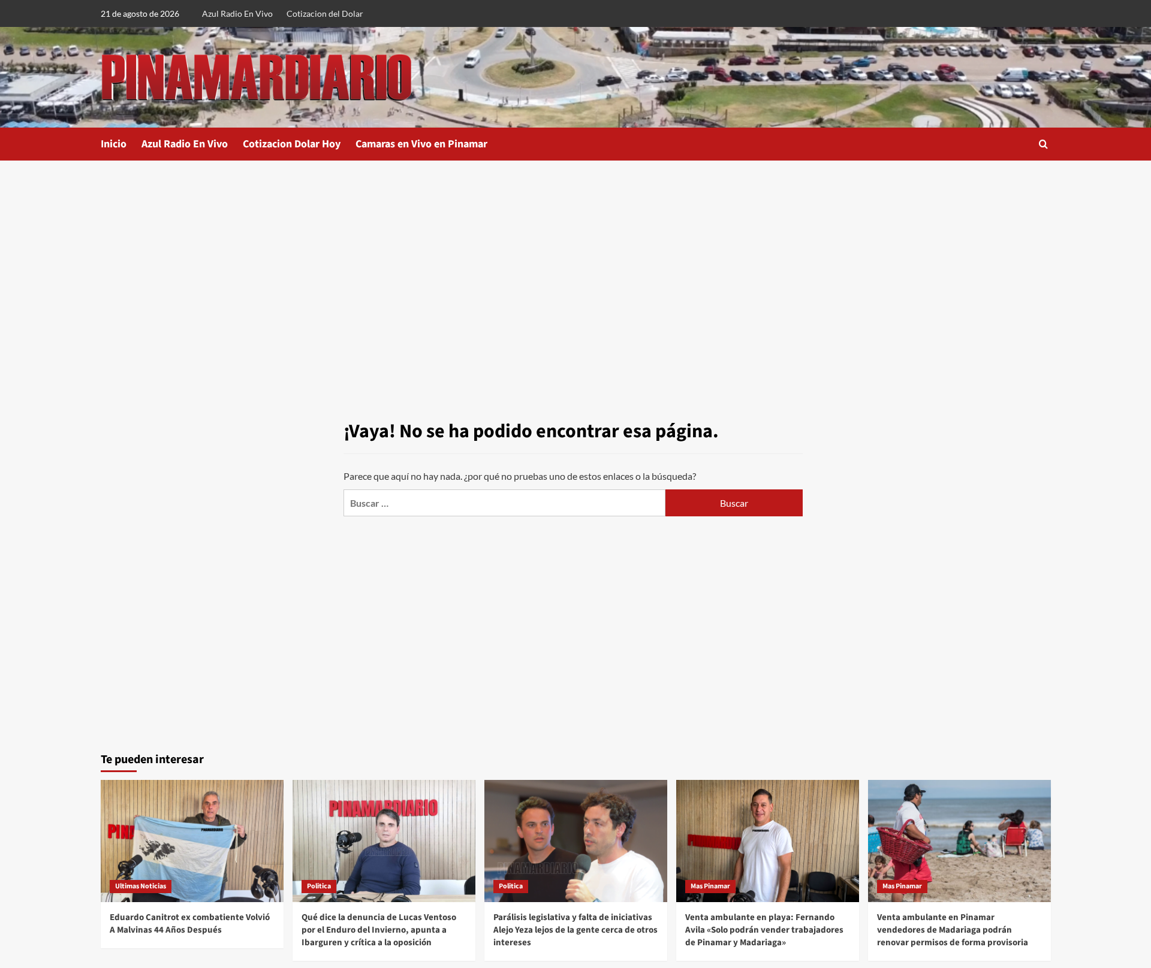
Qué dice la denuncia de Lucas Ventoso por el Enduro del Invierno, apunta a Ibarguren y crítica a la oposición (379, 930)
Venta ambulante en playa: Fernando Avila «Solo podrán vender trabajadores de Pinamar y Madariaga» (764, 930)
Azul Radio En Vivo (237, 13)
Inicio (113, 144)
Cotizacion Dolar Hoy (292, 144)
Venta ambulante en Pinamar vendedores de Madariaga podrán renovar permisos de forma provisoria (952, 930)
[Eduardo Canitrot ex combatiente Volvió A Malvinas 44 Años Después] (192, 841)
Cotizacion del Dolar (325, 13)
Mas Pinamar (710, 886)
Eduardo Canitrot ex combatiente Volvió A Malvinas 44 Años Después (190, 923)
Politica (319, 886)
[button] (1043, 144)
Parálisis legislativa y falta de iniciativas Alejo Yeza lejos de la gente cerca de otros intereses (575, 930)
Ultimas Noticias (140, 886)
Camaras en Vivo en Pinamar (421, 144)
